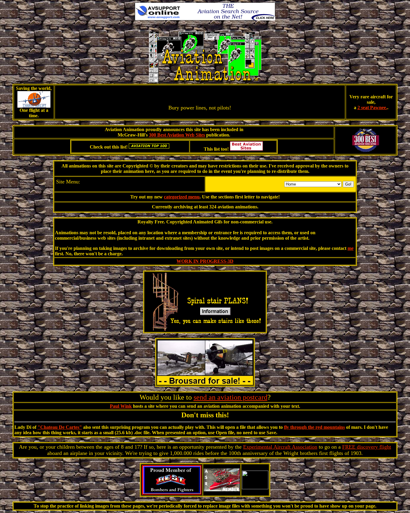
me (351, 248)
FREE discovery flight (366, 447)
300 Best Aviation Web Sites (177, 134)
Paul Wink (121, 406)
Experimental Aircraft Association (280, 447)
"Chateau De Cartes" (60, 427)
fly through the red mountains (314, 427)
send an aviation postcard (230, 397)
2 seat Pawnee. (372, 107)
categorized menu (182, 196)
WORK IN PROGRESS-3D (205, 261)
